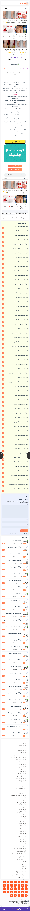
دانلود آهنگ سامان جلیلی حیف (21, 444)
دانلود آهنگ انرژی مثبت (22, 750)
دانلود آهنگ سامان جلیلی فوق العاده (20, 470)
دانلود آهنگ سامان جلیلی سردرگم (21, 461)
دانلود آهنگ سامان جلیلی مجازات (21, 350)
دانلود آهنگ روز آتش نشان (22, 804)
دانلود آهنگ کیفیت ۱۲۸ (14, 166)
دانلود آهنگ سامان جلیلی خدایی (21, 253)
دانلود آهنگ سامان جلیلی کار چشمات (20, 337)
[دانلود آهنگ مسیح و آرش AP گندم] (25, 688)
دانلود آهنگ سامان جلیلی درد (22, 364)
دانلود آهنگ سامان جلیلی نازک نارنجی (20, 333)
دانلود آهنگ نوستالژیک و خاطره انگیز (20, 853)
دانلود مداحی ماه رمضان (21, 874)
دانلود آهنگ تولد (23, 827)
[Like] (2, 218)
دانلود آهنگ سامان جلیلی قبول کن (21, 301)
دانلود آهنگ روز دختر (23, 809)
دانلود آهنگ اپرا (23, 783)
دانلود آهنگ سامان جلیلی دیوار (21, 284)
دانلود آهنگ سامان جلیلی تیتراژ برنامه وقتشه (18, 484)
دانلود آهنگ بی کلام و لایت (22, 762)
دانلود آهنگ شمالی (23, 821)
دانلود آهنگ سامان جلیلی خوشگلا (21, 270)
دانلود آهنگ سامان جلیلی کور (22, 328)
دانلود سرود (24, 866)
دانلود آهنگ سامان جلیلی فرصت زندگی (19, 399)
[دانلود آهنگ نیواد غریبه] (25, 641)
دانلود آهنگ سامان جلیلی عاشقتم (21, 404)
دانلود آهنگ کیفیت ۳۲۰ (14, 169)
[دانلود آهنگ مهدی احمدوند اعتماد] (25, 674)
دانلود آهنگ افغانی (23, 746)
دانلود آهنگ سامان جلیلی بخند (21, 261)
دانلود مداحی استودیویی (21, 871)
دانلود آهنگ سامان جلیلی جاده (21, 386)
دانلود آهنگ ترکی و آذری (22, 773)
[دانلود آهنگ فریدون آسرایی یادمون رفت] (25, 615)
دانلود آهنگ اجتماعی (23, 745)
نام (27, 519)
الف (26, 882)
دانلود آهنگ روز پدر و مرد (22, 805)
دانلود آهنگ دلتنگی (23, 797)
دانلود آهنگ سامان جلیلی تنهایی (21, 235)
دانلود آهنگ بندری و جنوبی (22, 760)
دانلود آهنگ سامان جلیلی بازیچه (21, 355)
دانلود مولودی (24, 868)
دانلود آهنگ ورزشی (23, 856)
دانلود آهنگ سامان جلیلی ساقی (21, 275)
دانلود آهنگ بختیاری (23, 753)
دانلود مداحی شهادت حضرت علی (18, 875)
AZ (11, 895)
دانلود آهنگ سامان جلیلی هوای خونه (20, 457)
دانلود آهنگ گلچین (23, 841)
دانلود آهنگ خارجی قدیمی (21, 788)
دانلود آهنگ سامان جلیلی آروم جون (20, 266)
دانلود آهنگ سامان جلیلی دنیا (22, 368)
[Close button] (29, 906)
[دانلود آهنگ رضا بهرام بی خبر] (25, 707)
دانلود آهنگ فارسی (23, 833)
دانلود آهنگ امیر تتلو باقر (21, 903)
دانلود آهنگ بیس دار (23, 764)
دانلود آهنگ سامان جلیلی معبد (21, 306)
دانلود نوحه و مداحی (23, 869)
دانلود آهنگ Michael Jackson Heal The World (17, 901)
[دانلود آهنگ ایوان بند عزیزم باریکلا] (25, 661)
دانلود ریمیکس (24, 864)
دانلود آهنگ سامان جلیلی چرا (22, 359)
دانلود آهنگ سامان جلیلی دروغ (21, 226)
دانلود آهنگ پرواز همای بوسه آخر (18, 904)
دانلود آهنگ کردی (23, 837)
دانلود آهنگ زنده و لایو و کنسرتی (20, 812)
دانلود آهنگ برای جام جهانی (21, 759)
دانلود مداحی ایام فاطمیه (21, 872)
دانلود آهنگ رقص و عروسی (21, 802)
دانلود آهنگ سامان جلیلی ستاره (21, 466)
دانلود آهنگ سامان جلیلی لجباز (21, 430)
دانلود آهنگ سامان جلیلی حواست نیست (19, 346)
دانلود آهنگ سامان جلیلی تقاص (21, 324)
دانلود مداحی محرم (22, 877)
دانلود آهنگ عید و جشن (22, 826)
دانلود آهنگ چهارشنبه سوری (21, 778)
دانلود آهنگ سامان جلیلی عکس (21, 239)
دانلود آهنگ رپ (24, 800)
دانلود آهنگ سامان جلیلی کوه (22, 288)
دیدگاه (27, 504)
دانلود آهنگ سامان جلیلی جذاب (21, 315)
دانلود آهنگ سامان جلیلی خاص (21, 377)
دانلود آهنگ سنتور (23, 814)
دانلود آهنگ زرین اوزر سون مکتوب (19, 902)
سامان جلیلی (15, 66)
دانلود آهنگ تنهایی (23, 774)
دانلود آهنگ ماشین (23, 846)
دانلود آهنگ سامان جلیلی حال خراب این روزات (18, 381)
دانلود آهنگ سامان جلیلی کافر (21, 310)
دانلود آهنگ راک (23, 790)
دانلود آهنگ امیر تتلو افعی (19, 900)
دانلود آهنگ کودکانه (23, 839)
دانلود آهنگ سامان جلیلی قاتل (21, 297)
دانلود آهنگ (24, 743)
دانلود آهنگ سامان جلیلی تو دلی (21, 408)
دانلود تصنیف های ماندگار (21, 836)
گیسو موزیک (20, 59)
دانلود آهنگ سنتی (23, 816)
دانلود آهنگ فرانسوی (22, 791)
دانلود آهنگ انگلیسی (22, 786)
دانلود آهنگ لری (24, 844)
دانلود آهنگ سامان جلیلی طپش (21, 435)
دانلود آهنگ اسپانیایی (22, 784)
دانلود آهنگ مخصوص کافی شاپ (20, 848)
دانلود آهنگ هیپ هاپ (23, 854)
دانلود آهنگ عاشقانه (23, 823)
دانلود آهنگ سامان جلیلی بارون (21, 395)
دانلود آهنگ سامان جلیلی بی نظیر (21, 426)
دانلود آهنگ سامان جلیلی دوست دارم (20, 413)
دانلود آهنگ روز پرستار (22, 807)
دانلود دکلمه (24, 862)
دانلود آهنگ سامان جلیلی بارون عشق (20, 248)
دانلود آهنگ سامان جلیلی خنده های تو (20, 488)
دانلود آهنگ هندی (22, 793)
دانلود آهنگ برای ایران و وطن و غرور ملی (19, 757)
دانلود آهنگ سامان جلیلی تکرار (21, 448)
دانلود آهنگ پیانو (24, 769)
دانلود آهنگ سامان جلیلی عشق (21, 279)
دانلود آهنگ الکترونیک (22, 748)
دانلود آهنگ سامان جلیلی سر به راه (20, 453)
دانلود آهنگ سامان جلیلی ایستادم (21, 479)
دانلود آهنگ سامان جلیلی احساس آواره (19, 475)
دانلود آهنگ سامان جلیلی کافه (21, 230)
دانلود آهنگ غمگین (23, 831)
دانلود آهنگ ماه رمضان (21, 851)
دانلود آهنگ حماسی (23, 780)
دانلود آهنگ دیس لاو (24, 217)
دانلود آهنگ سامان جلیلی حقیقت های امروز (19, 373)
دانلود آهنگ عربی (23, 825)
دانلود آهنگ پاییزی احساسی (21, 767)
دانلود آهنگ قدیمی (23, 834)
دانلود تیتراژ (24, 861)
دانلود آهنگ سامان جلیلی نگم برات (20, 257)
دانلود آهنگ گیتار (24, 843)
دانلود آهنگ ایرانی (23, 752)
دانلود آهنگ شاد (24, 818)
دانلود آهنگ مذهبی (23, 850)
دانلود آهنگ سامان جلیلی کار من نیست (19, 341)
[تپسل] (5, 144)
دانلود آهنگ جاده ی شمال (22, 776)
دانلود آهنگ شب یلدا (23, 819)
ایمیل (26, 524)
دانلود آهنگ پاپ (24, 766)
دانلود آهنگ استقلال (22, 857)
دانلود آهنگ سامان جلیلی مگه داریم (20, 293)
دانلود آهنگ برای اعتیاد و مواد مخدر (20, 755)
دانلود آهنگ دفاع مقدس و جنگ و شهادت (19, 795)
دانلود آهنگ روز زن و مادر (22, 811)
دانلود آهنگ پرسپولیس (21, 859)
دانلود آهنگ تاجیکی (23, 771)
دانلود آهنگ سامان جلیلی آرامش (21, 421)
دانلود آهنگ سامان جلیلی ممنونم (21, 244)
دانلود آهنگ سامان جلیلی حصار (21, 417)
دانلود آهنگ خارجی (23, 781)
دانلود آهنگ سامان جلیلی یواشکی (21, 390)
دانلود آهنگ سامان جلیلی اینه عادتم (20, 439)
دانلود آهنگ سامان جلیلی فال (22, 319)
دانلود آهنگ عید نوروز (21, 829)
